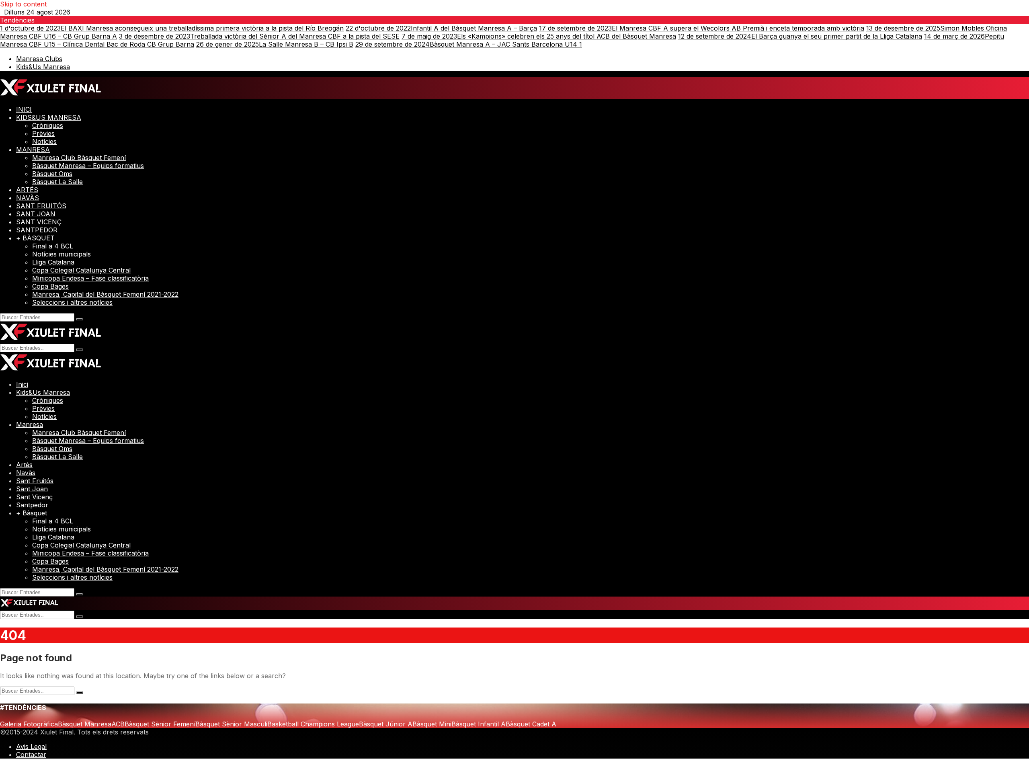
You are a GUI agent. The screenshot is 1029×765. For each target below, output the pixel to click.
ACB (118, 724)
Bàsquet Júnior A (385, 724)
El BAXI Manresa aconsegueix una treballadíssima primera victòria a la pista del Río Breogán (172, 28)
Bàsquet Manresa (84, 724)
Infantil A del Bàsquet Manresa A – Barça (441, 28)
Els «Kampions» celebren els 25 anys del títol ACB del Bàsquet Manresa (539, 36)
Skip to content (23, 4)
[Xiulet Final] (51, 95)
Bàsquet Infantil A (478, 724)
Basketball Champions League (313, 724)
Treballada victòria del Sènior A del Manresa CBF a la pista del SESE (259, 36)
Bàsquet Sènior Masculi (231, 724)
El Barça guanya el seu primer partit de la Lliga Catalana (800, 36)
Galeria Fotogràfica (29, 724)
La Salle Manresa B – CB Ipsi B (274, 44)
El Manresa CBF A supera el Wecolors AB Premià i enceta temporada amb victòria (701, 28)
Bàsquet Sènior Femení (160, 724)
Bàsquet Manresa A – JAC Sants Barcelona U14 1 (468, 44)
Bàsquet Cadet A (531, 724)
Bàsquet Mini (431, 724)
